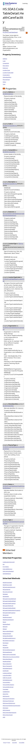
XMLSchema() (6, 710)
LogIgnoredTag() (7, 673)
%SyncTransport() (7, 666)
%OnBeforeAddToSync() (9, 638)
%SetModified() (7, 661)
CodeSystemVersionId (8, 562)
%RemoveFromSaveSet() (9, 654)
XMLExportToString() (8, 701)
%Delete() (5, 594)
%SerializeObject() (7, 659)
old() (4, 717)
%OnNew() (5, 643)
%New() (5, 629)
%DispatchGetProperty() (9, 603)
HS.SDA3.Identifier (8, 406)
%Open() (5, 645)
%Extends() (6, 615)
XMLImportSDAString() (9, 703)
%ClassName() (6, 589)
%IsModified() (6, 624)
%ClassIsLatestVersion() (9, 587)
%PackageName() (7, 652)
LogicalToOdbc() (7, 675)
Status (4, 82)
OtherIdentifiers (7, 77)
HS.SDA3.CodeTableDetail (10, 32)
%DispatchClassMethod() (9, 599)
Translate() (5, 689)
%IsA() (4, 622)
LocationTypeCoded (8, 72)
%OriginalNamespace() (9, 650)
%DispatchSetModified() (9, 608)
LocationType (6, 70)
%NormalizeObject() (8, 631)
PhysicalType (6, 79)
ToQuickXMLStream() (8, 684)
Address (5, 58)
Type (4, 84)
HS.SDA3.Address (8, 94)
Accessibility (21, 742)
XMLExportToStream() (8, 698)
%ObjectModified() (8, 636)
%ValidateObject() (7, 668)
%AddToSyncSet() (7, 585)
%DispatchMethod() (8, 605)
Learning (24, 3)
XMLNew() (5, 708)
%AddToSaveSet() (7, 582)
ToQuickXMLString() (8, 687)
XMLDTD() (5, 694)
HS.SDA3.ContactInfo (9, 152)
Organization (6, 75)
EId (3, 564)
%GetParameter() (7, 617)
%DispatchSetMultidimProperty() (11, 610)
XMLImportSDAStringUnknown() (11, 705)
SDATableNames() (7, 680)
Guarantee (14, 742)
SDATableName (7, 573)
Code (4, 61)
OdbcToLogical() (7, 677)
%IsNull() (5, 626)
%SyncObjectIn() (7, 664)
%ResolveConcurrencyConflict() (11, 657)
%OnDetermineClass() (8, 640)
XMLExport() (6, 696)
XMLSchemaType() (8, 715)
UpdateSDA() (6, 691)
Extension (5, 68)
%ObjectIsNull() (7, 633)
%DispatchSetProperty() (9, 612)
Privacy (4, 742)
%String (21, 243)
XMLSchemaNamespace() (9, 712)
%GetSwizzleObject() (8, 619)
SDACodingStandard (8, 571)
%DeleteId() (6, 596)
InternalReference (7, 569)
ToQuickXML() (6, 682)
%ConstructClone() (8, 592)
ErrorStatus (6, 566)
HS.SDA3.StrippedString (10, 126)
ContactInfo (6, 63)
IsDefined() (6, 670)
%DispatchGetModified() (9, 601)
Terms (8, 742)
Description (6, 65)
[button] (4, 88)
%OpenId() (5, 647)
